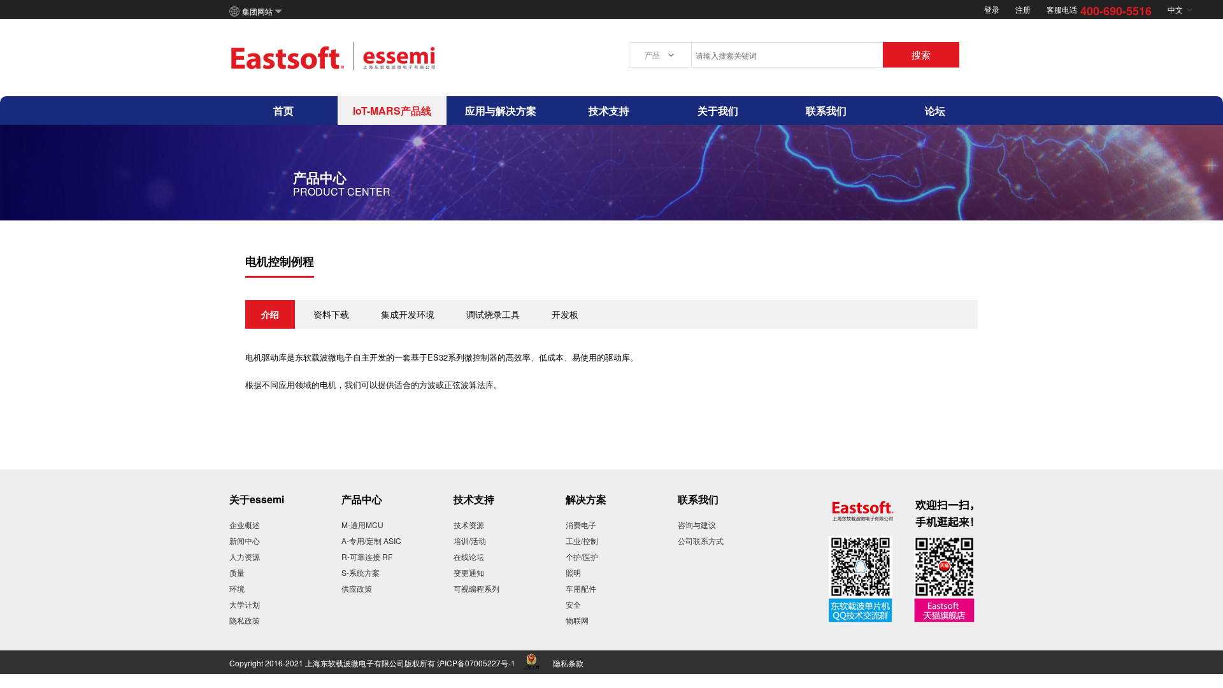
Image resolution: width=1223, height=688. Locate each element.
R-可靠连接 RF (366, 556)
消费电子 (581, 524)
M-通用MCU (362, 524)
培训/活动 (470, 540)
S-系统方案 (360, 572)
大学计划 (244, 604)
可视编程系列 (476, 588)
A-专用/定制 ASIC (371, 540)
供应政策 (356, 588)
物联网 (577, 620)
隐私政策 (244, 620)
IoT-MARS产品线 (392, 110)
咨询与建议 (697, 524)
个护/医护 (582, 556)
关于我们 (717, 110)
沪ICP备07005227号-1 (476, 662)
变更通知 (469, 572)
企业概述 (244, 524)
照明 (573, 572)
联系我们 (826, 110)
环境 (237, 588)
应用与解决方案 (500, 110)
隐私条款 (568, 662)
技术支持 (609, 110)
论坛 (935, 110)
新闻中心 (244, 540)
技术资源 (469, 524)
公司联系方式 (701, 540)
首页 (283, 110)
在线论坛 (469, 556)
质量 (237, 572)
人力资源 (244, 556)
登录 (991, 9)
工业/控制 (582, 540)
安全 (573, 604)
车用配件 (581, 588)
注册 (1023, 9)
